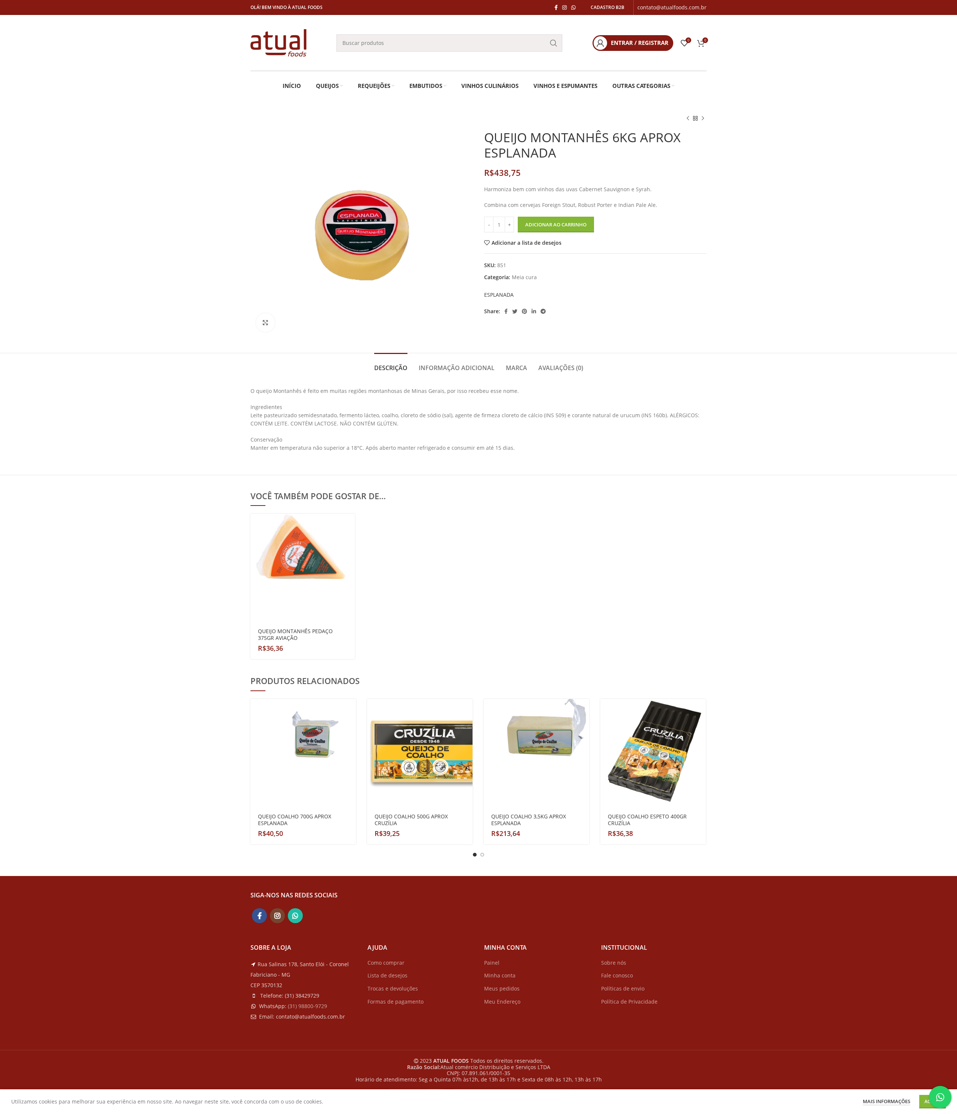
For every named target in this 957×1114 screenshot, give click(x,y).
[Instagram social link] (564, 7)
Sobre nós (613, 962)
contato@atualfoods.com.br (672, 7)
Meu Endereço (502, 1001)
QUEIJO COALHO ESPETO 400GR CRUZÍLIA (647, 820)
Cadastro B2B (607, 7)
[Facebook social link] (556, 7)
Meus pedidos (502, 988)
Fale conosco (617, 975)
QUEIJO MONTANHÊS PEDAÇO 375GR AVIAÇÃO (295, 634)
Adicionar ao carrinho (556, 224)
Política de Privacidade (629, 1001)
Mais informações (886, 1101)
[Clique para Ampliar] (265, 322)
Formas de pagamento (395, 1001)
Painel (491, 962)
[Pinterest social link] (524, 311)
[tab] (390, 364)
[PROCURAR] (553, 43)
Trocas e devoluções (392, 988)
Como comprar (385, 962)
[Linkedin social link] (533, 311)
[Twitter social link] (515, 311)
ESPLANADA (499, 294)
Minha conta (500, 975)
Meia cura (524, 277)
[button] (349, 526)
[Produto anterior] (688, 118)
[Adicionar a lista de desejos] (349, 559)
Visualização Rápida (349, 542)
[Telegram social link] (543, 311)
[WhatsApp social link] (573, 7)
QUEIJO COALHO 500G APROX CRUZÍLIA (411, 820)
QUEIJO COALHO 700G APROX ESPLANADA (294, 820)
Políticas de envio (622, 988)
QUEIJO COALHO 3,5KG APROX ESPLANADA (528, 820)
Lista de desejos (387, 975)
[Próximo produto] (703, 118)
